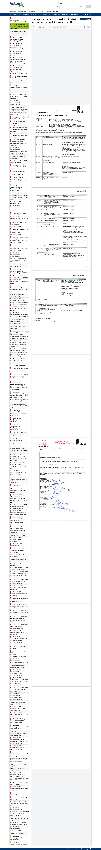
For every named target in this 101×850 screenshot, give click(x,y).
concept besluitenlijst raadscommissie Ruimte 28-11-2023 (18, 166)
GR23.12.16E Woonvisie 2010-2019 (18, 798)
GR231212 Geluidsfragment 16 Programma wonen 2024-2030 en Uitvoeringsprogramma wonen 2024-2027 (19, 811)
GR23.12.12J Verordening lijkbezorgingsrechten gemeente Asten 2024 (19, 626)
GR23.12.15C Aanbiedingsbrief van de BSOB (19, 752)
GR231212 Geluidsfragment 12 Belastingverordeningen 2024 (19, 660)
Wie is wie (40, 11)
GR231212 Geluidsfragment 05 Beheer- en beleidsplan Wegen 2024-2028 (18, 288)
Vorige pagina (86, 19)
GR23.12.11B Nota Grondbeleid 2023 (17, 544)
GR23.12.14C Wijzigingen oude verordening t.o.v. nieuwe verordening (19, 720)
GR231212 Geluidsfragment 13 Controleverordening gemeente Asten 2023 (17, 696)
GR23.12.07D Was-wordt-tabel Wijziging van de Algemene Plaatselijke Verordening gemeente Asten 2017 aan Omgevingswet (19, 362)
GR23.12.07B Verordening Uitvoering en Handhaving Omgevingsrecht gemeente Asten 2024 (19, 343)
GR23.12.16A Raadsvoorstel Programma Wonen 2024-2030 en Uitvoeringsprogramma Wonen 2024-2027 (19, 776)
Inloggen (87, 849)
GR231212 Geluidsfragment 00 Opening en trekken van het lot (18, 87)
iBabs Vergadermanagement (73, 849)
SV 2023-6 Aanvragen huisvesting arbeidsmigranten (19, 823)
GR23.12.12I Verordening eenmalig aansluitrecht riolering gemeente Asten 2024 (19, 619)
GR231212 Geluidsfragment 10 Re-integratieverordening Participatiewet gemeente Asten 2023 (18, 528)
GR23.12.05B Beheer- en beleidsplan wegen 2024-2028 (19, 276)
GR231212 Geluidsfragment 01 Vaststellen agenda (16, 102)
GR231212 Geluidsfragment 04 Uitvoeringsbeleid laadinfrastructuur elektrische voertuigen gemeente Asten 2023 (19, 257)
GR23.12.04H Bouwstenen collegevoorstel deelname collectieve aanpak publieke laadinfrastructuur (19, 247)
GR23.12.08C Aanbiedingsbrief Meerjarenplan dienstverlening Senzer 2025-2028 (19, 427)
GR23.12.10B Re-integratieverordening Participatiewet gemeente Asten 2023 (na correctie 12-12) (19, 498)
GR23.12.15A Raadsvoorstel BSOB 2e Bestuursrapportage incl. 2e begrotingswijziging (18, 740)
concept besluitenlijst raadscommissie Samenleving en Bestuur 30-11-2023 (19, 172)
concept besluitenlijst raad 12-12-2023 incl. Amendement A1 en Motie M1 (19, 26)
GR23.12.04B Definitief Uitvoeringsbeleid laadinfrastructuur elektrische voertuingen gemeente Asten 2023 (19, 216)
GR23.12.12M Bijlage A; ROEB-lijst (18, 647)
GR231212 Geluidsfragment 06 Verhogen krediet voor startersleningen (19, 314)
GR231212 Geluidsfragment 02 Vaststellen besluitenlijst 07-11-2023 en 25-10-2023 (18, 150)
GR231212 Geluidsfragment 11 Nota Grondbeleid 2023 (17, 554)
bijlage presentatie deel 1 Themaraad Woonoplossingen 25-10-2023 (19, 129)
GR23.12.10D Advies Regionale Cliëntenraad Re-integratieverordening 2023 (18, 512)
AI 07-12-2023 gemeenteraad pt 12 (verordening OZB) (16, 39)
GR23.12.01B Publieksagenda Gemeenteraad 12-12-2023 (18, 20)
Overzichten (31, 11)
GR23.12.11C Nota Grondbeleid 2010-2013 (17, 549)
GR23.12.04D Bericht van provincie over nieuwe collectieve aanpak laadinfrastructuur (19, 231)
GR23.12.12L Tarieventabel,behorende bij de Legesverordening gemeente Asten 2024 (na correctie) (18, 640)
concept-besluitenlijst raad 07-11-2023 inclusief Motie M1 (19, 117)
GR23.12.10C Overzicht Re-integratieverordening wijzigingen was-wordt (18, 506)
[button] (89, 6)
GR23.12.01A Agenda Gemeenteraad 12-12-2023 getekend (18, 96)
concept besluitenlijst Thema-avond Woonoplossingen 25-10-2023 (19, 123)
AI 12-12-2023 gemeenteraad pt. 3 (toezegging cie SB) (16, 53)
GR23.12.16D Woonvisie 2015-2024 (18, 793)
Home (20, 14)
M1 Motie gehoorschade (19, 73)
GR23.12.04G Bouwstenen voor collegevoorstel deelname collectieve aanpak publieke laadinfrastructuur (19, 239)
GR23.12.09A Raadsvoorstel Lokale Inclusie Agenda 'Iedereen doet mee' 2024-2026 (19, 457)
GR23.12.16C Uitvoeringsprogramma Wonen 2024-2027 (19, 788)
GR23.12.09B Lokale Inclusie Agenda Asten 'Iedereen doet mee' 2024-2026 (18, 465)
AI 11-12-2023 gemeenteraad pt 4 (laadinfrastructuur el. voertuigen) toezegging (17, 46)
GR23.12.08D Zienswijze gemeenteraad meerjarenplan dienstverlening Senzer (19, 434)
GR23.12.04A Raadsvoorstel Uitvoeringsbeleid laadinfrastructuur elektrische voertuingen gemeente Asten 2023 (19, 206)
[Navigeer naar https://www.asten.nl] (16, 6)
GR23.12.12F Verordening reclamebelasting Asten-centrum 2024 (19, 599)
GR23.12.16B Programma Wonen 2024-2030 (19, 783)
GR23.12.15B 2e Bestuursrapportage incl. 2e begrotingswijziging (18, 747)
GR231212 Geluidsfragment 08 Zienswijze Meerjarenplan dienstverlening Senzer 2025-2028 (19, 442)
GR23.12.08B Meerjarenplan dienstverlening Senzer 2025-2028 (19, 419)
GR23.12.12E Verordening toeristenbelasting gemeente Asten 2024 (19, 593)
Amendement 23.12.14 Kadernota (18, 77)
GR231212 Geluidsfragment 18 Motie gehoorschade (18, 837)
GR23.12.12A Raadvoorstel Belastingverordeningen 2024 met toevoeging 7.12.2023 (19, 566)
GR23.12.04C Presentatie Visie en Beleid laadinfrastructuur (19, 224)
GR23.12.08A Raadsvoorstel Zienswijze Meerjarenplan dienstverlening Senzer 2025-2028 (19, 412)
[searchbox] (71, 6)
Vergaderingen (21, 11)
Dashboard (12, 11)
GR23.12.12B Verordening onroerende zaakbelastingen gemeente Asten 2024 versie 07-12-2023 (19, 574)
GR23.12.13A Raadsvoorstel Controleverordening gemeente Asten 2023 (17, 672)
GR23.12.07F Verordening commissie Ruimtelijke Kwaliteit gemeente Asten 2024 (19, 377)
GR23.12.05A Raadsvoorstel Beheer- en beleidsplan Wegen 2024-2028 (19, 271)
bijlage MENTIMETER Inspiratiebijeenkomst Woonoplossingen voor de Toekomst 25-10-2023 (18, 142)
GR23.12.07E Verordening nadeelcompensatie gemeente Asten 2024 (19, 369)
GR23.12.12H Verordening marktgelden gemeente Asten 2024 (19, 612)
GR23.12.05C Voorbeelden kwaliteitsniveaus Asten (19, 281)
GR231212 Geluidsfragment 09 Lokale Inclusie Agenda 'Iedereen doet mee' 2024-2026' (18, 473)
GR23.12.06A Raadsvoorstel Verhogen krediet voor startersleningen (19, 300)
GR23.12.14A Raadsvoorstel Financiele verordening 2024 (17, 708)
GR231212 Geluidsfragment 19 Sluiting (18, 843)
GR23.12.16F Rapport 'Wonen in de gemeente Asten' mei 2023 (19, 803)
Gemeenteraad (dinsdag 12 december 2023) (40, 14)
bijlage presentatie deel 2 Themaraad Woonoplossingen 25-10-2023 (19, 135)
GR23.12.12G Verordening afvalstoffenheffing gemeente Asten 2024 (19, 606)
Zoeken (58, 3)
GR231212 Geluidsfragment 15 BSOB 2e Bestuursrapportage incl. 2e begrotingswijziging (19, 759)
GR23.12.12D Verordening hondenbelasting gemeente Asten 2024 (19, 587)
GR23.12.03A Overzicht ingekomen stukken (18, 161)
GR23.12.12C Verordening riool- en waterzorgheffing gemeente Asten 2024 (19, 581)
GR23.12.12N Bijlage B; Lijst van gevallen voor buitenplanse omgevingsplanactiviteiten (18, 653)
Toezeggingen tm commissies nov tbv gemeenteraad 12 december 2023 (18, 180)
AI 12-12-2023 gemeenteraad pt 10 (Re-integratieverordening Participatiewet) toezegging (18, 60)
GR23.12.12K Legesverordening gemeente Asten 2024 (18, 632)
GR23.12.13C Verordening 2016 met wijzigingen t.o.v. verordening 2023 (19, 689)
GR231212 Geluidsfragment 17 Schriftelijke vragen (16, 828)
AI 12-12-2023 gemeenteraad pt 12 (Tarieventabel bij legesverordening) (16, 68)
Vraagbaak (48, 11)
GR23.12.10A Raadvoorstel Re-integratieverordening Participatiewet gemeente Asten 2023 (18, 488)
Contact (55, 11)
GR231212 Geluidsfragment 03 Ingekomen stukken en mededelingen (17, 188)
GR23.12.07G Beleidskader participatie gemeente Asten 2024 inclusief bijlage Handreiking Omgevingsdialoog (18, 386)
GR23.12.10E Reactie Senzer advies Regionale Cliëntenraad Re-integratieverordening (18, 519)
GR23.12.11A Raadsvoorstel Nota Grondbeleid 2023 (16, 539)
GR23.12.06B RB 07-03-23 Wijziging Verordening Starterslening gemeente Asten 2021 (18, 307)
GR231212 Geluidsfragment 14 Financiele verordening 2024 (19, 726)
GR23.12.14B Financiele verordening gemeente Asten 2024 (19, 714)
